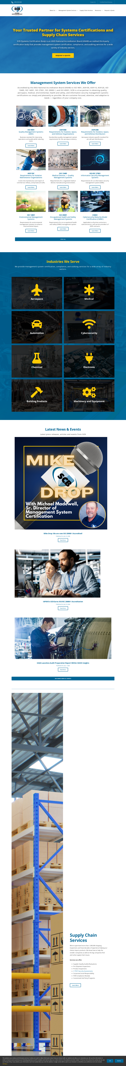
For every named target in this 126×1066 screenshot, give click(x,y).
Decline (119, 1061)
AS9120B (95, 130)
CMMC (95, 215)
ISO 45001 (63, 215)
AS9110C (31, 173)
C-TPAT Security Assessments (83, 971)
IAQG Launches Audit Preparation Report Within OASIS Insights (63, 663)
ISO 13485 (63, 173)
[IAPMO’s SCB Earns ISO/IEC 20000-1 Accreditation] (57, 550)
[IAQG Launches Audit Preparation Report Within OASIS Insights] (63, 619)
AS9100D (63, 130)
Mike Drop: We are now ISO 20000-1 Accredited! (63, 533)
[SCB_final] (17, 6)
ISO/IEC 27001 (95, 173)
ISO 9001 (31, 130)
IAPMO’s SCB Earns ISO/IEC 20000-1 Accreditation (63, 601)
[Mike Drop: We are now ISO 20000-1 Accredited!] (61, 438)
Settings (5, 1064)
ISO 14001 (31, 215)
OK (110, 1061)
